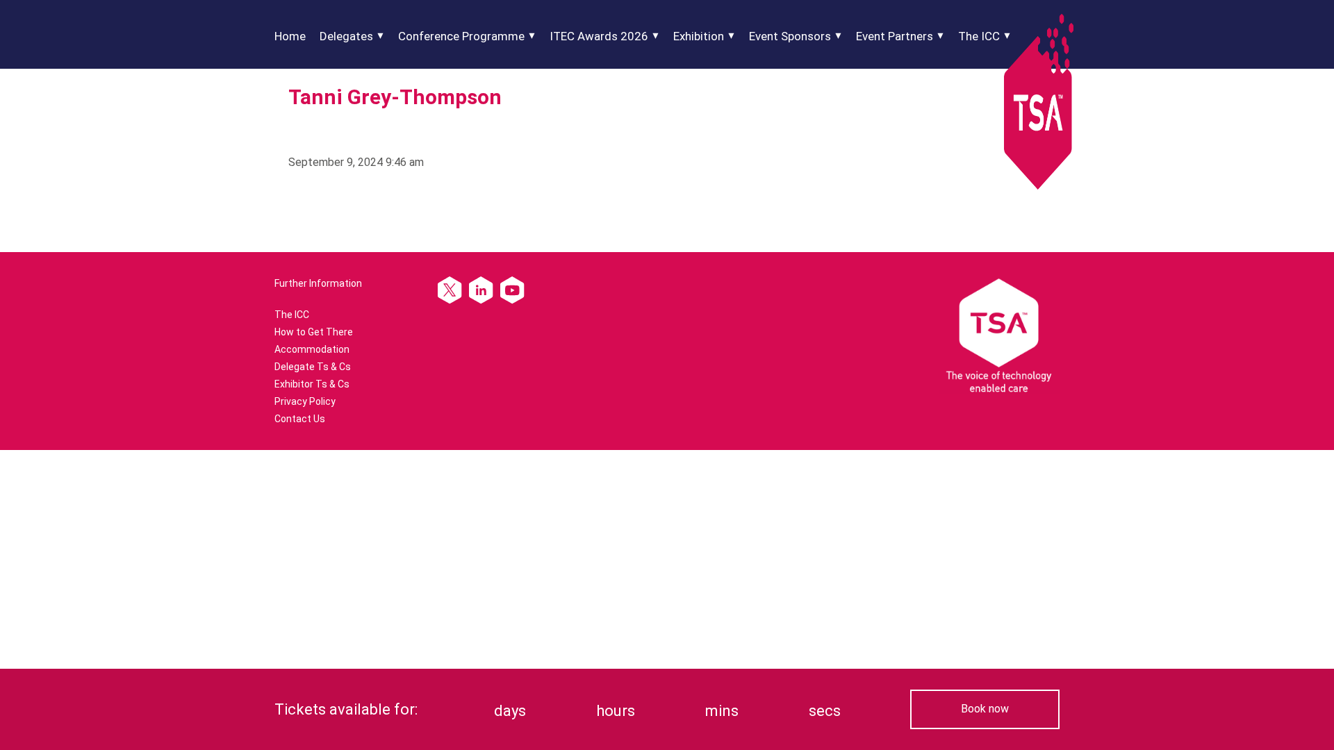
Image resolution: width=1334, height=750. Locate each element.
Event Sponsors (790, 36)
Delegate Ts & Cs (312, 366)
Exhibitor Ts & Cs (311, 384)
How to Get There (313, 332)
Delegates (346, 36)
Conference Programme (461, 36)
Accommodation (311, 349)
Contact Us (299, 418)
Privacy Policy (305, 401)
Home (290, 36)
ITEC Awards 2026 (599, 36)
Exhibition (698, 36)
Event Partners (894, 36)
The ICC (979, 36)
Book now (985, 708)
